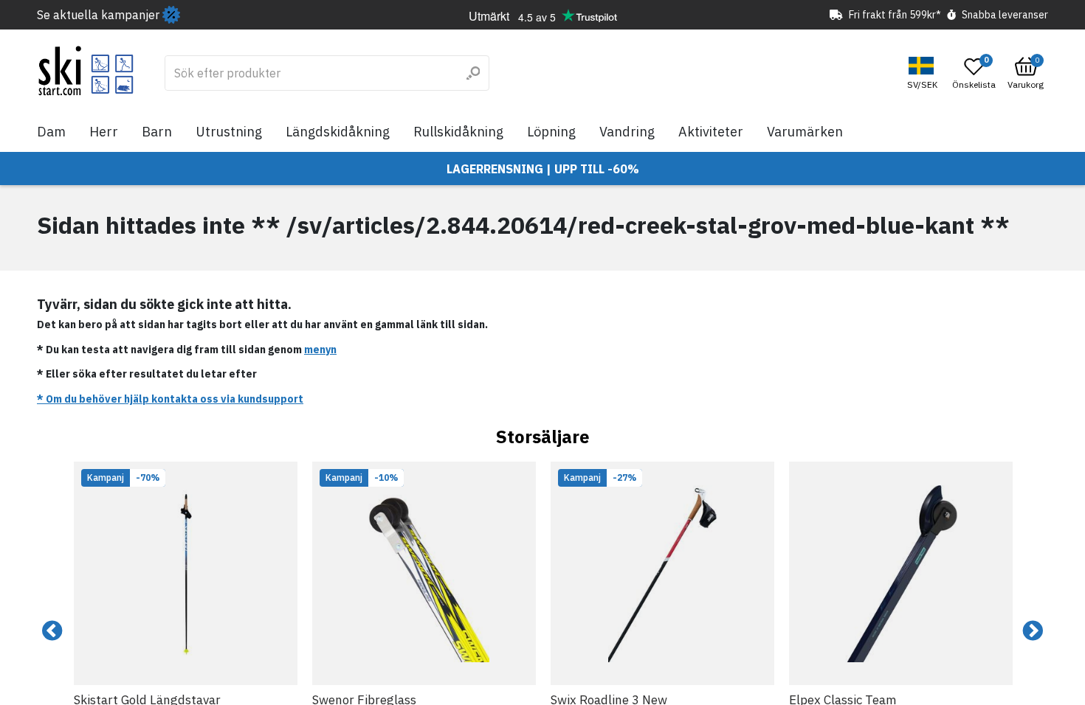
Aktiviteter (710, 131)
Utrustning (229, 131)
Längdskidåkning (338, 131)
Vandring (627, 131)
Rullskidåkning (458, 131)
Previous (52, 631)
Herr (103, 131)
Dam (51, 131)
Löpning (551, 131)
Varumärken (805, 131)
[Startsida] (86, 70)
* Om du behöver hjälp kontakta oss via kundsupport (170, 399)
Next (1032, 631)
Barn (157, 131)
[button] (924, 73)
